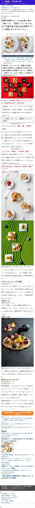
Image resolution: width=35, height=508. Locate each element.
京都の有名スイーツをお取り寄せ (10, 16)
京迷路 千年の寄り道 (13, 1)
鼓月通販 (3, 18)
